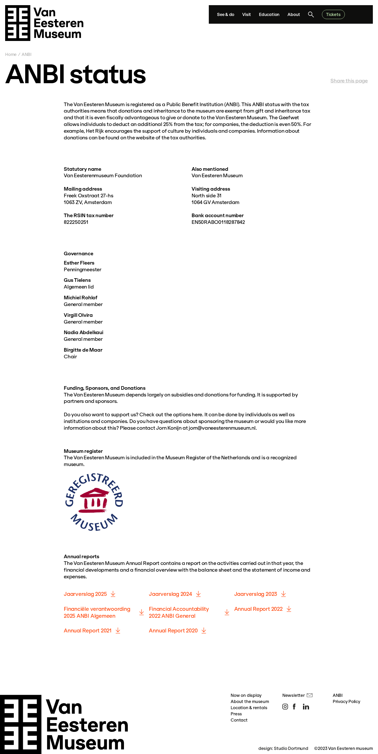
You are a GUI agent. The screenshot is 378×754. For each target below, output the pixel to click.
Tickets (333, 14)
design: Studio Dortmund (283, 748)
